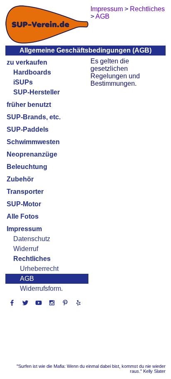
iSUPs (23, 82)
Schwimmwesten (33, 141)
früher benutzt (29, 104)
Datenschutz (31, 238)
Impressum (24, 228)
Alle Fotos (23, 216)
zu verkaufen (27, 62)
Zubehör (20, 179)
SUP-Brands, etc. (34, 117)
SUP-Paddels (28, 129)
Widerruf (25, 248)
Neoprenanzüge (32, 154)
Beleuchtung (27, 166)
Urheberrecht (39, 268)
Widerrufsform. (41, 288)
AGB (27, 278)
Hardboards (32, 72)
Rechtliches (32, 258)
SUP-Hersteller (36, 92)
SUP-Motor (24, 204)
